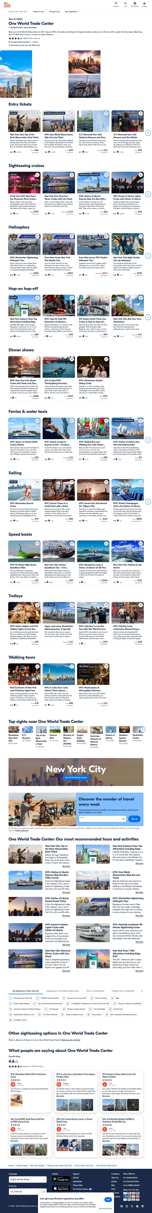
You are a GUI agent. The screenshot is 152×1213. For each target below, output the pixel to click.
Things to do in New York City (59, 1166)
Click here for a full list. (70, 1040)
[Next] (148, 133)
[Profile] (144, 3)
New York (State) (37, 1166)
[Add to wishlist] (37, 113)
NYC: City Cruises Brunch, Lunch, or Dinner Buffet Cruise (74, 1120)
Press (113, 1189)
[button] (14, 735)
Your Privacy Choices (80, 1189)
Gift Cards (115, 1193)
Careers (114, 1181)
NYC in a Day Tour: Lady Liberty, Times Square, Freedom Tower (76, 1075)
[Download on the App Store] (61, 1188)
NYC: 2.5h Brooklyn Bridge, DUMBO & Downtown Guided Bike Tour (118, 1120)
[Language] (135, 3)
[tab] (26, 991)
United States (22, 1166)
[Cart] (125, 3)
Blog (113, 1185)
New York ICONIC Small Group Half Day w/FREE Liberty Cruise (27, 1120)
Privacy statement (21, 831)
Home (11, 1166)
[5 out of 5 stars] (30, 1080)
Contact (76, 1178)
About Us (114, 1178)
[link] (14, 735)
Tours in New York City (84, 1166)
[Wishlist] (116, 3)
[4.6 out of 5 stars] (16, 38)
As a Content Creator (131, 1181)
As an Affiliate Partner (131, 1185)
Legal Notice (77, 1181)
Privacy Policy (78, 1185)
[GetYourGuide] (7, 5)
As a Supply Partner (130, 1178)
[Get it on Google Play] (61, 1179)
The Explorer (115, 1197)
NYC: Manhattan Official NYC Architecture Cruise (28, 1075)
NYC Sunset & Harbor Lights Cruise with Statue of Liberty (119, 1075)
